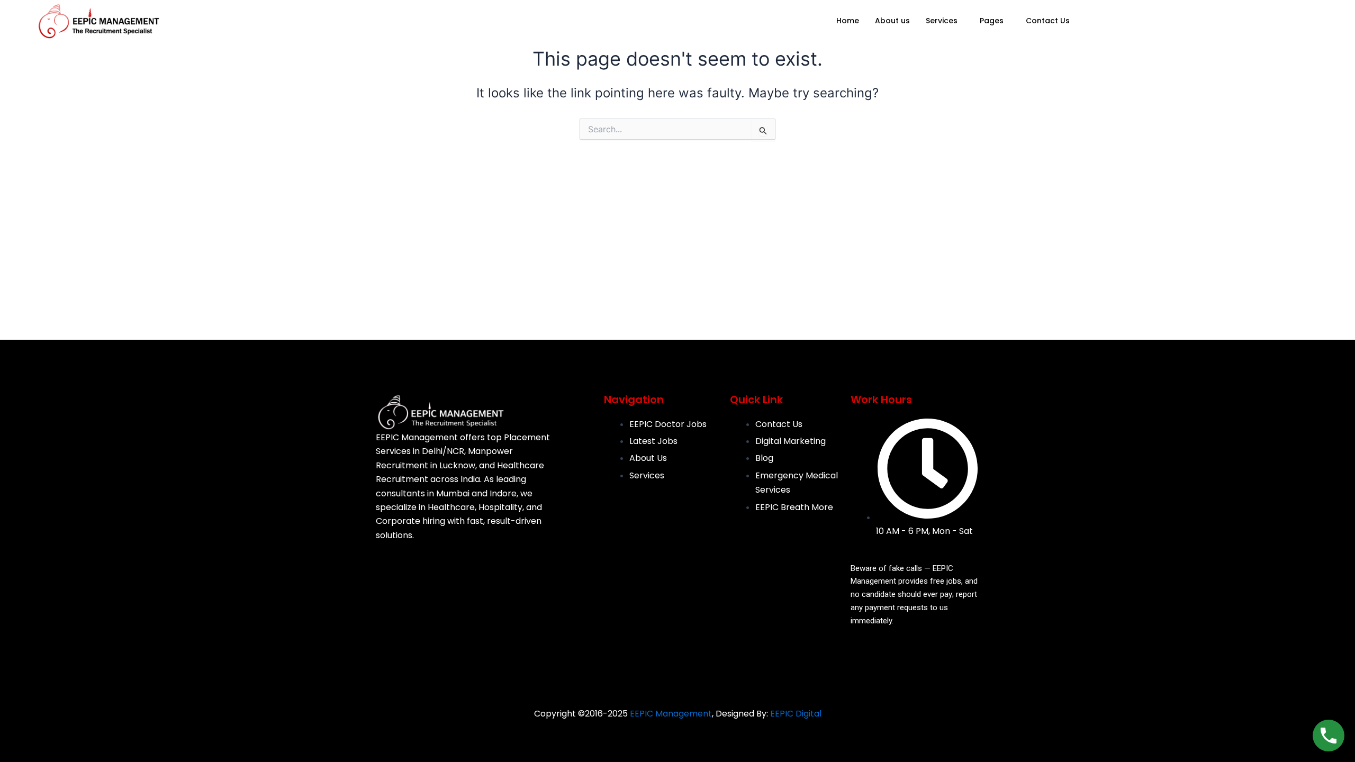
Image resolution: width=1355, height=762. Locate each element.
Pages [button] (992, 20)
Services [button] (941, 20)
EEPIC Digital (795, 713)
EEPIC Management (671, 713)
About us (892, 20)
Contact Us (1048, 20)
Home (847, 20)
